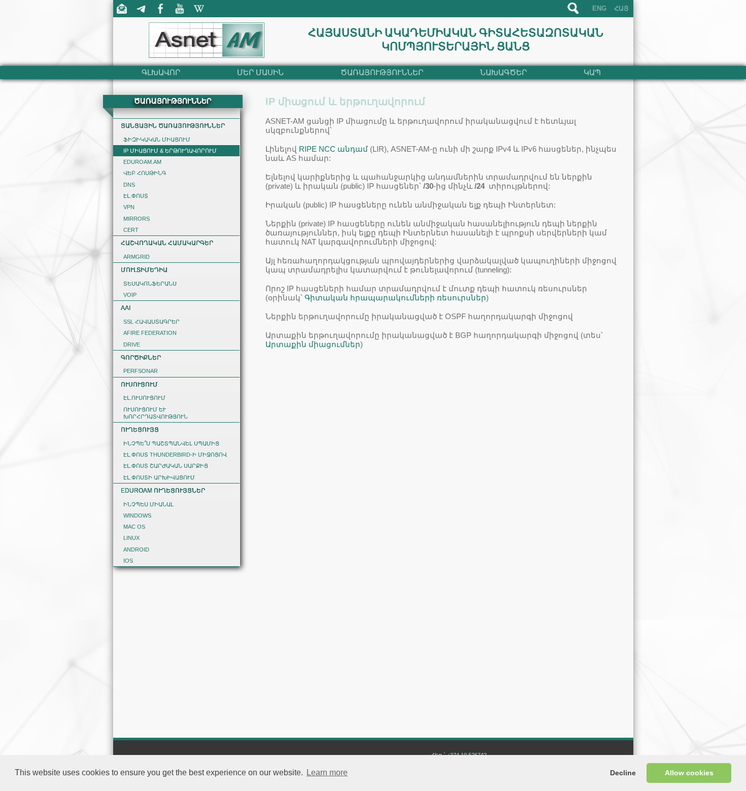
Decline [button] (623, 773)
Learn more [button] (327, 772)
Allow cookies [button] (689, 773)
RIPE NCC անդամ (333, 149)
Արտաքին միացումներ (312, 344)
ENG (599, 8)
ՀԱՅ (621, 8)
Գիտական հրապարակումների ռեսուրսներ (395, 297)
